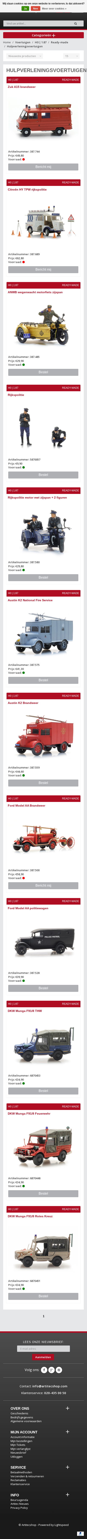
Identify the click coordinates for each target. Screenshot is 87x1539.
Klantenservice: (43, 1393)
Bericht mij (43, 167)
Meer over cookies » (54, 8)
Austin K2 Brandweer (23, 703)
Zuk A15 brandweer (21, 87)
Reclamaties (18, 1480)
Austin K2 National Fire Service (30, 600)
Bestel (43, 372)
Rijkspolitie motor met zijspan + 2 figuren (37, 497)
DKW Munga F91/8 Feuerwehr (29, 1113)
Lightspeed (61, 1525)
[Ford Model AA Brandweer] (43, 838)
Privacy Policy (19, 1508)
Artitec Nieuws (20, 1504)
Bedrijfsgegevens (22, 1417)
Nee (35, 8)
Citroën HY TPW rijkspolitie (27, 189)
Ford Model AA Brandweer (26, 805)
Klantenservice (20, 1484)
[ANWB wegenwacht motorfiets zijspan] (43, 325)
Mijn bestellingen (21, 1441)
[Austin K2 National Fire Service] (43, 633)
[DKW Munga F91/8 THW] (43, 1044)
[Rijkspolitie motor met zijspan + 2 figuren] (43, 530)
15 (66, 56)
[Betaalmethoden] (80, 1534)
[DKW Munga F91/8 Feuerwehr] (43, 1146)
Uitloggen (17, 1457)
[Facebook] (44, 1370)
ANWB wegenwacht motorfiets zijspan (35, 292)
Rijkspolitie (16, 395)
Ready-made (59, 42)
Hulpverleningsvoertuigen (25, 46)
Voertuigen (22, 42)
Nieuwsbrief (18, 1452)
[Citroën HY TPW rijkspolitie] (43, 222)
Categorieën (42, 35)
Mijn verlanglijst (20, 1449)
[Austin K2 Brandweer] (43, 736)
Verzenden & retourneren (27, 1476)
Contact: (43, 1386)
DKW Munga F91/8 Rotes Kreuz (30, 1216)
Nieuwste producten (22, 56)
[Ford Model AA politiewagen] (43, 941)
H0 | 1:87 (40, 42)
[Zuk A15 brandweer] (43, 120)
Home (7, 42)
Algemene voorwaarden (26, 1421)
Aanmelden (43, 1357)
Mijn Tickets (18, 1445)
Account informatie (23, 1437)
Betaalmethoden (21, 1472)
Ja (25, 8)
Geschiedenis (19, 1413)
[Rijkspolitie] (43, 428)
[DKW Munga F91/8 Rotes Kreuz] (43, 1249)
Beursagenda (19, 1500)
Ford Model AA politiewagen (28, 908)
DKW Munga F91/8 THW (25, 1011)
